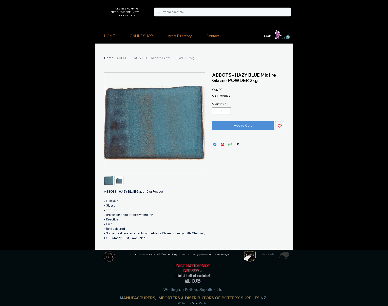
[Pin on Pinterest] (222, 144)
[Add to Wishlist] (279, 125)
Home (109, 58)
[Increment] (227, 111)
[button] (141, 36)
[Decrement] (215, 111)
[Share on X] (237, 144)
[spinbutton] (221, 111)
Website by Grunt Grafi (191, 303)
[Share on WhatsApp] (230, 144)
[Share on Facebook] (214, 144)
